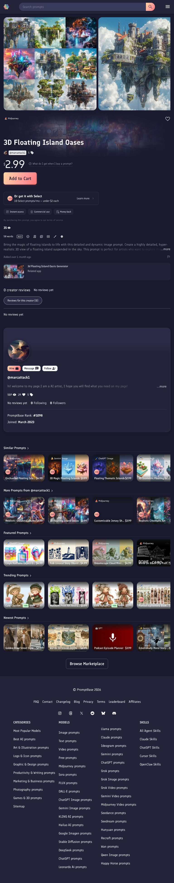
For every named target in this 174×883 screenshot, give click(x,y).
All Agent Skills (150, 731)
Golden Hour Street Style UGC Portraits (20, 648)
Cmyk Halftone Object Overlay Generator (20, 563)
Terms (101, 702)
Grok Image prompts (115, 779)
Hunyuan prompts (113, 830)
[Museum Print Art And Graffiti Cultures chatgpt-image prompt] (68, 595)
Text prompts (67, 741)
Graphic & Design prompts (30, 764)
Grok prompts (110, 771)
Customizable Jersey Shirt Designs (109, 520)
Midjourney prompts (72, 766)
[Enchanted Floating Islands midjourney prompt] (24, 468)
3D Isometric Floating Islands (154, 478)
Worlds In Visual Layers (63, 648)
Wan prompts (109, 846)
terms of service (55, 220)
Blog (77, 702)
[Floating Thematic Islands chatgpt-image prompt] (112, 468)
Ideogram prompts (113, 746)
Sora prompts (68, 775)
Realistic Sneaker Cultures (20, 520)
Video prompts (68, 749)
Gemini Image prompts (74, 808)
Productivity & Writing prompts (34, 773)
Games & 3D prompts (27, 798)
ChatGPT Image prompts (75, 800)
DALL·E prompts (69, 791)
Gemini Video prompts (116, 796)
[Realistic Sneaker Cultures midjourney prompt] (24, 510)
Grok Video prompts (114, 788)
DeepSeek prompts (71, 850)
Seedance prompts (113, 813)
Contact (47, 702)
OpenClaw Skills (150, 764)
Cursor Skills (148, 756)
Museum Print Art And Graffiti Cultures (65, 605)
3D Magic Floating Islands (65, 478)
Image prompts (69, 733)
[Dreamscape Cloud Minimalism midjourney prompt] (112, 553)
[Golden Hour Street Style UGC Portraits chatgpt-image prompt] (24, 637)
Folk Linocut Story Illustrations (65, 563)
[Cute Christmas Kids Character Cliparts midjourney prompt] (24, 595)
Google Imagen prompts (75, 833)
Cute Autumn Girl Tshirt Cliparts (102, 605)
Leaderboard (117, 702)
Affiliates (135, 702)
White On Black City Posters (154, 563)
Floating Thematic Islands (109, 478)
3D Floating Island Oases (64, 520)
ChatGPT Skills (149, 748)
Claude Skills (148, 739)
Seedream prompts (113, 821)
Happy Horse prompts (115, 863)
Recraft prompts (112, 838)
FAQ (36, 702)
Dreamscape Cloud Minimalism (109, 563)
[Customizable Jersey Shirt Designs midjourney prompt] (112, 510)
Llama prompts (111, 729)
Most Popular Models (27, 731)
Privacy (88, 702)
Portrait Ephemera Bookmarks (154, 605)
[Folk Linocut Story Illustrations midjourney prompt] (68, 553)
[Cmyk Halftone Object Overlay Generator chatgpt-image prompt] (24, 553)
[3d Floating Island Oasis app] (87, 277)
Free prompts (68, 758)
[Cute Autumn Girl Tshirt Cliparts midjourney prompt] (112, 595)
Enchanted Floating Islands (20, 478)
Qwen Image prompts (115, 855)
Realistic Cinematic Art (152, 520)
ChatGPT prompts (70, 859)
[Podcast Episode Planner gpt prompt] (112, 637)
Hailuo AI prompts (71, 825)
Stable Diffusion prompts (75, 842)
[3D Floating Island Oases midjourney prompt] (68, 510)
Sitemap (18, 806)
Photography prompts (28, 790)
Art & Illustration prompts (31, 748)
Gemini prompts (112, 754)
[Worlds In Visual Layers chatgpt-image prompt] (68, 637)
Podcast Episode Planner (108, 648)
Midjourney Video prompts (118, 805)
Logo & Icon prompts (27, 756)
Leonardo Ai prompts (73, 867)
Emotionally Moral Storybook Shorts (154, 648)
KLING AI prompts (71, 817)
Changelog (63, 702)
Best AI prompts (24, 739)
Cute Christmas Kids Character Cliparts (14, 605)
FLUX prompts (68, 783)
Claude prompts (111, 737)
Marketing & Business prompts (33, 781)
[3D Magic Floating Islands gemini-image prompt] (68, 468)
